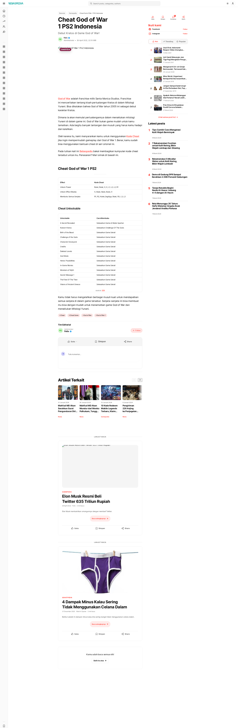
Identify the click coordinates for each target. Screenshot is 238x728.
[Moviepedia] (3, 67)
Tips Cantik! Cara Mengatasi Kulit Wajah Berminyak (166, 131)
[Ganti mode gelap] (227, 3)
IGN (103, 290)
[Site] (3, 31)
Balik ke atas (99, 661)
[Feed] (3, 26)
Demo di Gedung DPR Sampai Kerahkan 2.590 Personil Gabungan (169, 176)
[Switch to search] (91, 3)
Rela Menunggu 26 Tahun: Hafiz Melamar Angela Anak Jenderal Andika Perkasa (166, 206)
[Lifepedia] (3, 62)
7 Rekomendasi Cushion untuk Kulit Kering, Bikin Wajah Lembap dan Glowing (166, 145)
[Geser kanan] (140, 380)
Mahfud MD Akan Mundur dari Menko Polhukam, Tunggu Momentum (89, 408)
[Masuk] (233, 3)
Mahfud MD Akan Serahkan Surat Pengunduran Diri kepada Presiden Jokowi (67, 408)
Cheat (62, 315)
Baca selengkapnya (99, 518)
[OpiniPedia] (3, 77)
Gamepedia (73, 13)
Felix (65, 38)
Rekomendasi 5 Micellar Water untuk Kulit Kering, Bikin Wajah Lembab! (164, 161)
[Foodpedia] (3, 98)
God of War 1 (101, 315)
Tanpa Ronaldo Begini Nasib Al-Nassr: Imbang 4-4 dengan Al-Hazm (164, 190)
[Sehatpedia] (3, 51)
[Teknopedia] (3, 109)
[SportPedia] (3, 83)
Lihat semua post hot (168, 117)
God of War (64, 98)
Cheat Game (74, 315)
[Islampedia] (3, 93)
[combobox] (126, 3)
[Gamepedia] (3, 72)
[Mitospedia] (3, 88)
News (60, 417)
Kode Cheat (132, 136)
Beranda (62, 13)
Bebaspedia (86, 151)
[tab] (155, 41)
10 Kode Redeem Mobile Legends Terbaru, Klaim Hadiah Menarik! (109, 408)
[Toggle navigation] (4, 3)
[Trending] (3, 21)
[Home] (3, 10)
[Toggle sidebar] (8, 367)
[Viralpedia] (3, 56)
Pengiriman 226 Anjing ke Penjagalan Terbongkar (130, 408)
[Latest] (3, 16)
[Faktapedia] (3, 46)
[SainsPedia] (3, 103)
